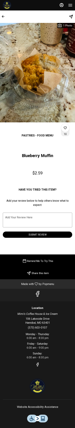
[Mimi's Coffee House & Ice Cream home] (18, 5)
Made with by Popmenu (28, 284)
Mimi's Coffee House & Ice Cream (37, 386)
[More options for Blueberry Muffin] (65, 128)
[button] (4, 16)
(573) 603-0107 (37, 327)
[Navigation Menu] (70, 5)
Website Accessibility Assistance (37, 407)
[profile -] (61, 5)
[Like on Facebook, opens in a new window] (37, 295)
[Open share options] (71, 16)
